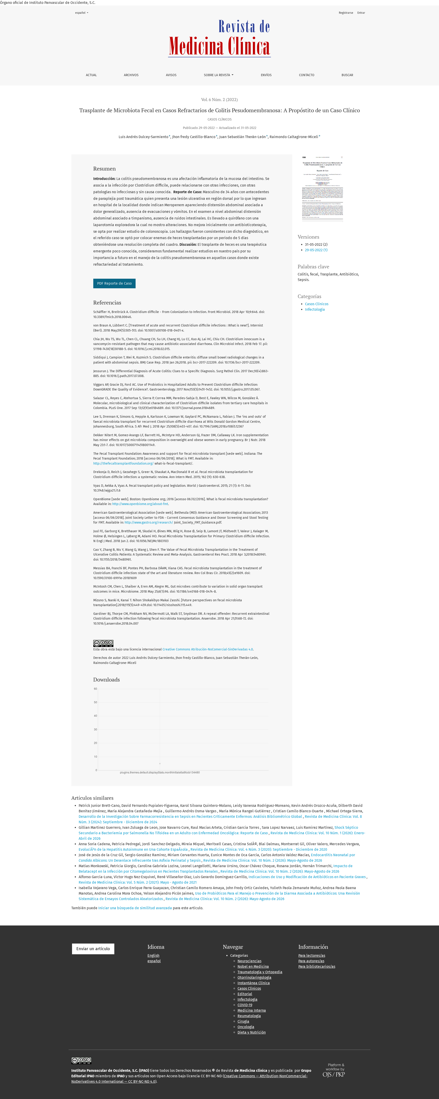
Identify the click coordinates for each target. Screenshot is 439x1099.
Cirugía (243, 1021)
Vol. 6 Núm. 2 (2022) (219, 99)
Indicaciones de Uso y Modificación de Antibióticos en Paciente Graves (308, 877)
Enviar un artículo (93, 948)
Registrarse (346, 12)
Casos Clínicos (316, 304)
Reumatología (249, 1016)
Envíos (266, 75)
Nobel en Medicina (253, 966)
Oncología (246, 1027)
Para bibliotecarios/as (316, 966)
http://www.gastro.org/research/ (149, 522)
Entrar (361, 12)
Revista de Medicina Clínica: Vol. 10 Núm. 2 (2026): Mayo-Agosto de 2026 (262, 860)
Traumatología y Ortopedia (260, 972)
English (153, 955)
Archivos (131, 75)
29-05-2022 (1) (316, 250)
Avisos (171, 75)
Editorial (245, 994)
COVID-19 (245, 1005)
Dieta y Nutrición (252, 1032)
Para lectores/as (311, 955)
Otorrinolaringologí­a (254, 977)
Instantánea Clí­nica (254, 983)
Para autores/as (311, 961)
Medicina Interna (252, 1010)
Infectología (315, 309)
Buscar (347, 75)
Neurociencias (249, 961)
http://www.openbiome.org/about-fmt (140, 504)
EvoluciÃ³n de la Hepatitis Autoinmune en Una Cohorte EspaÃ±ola (134, 849)
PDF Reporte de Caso (114, 283)
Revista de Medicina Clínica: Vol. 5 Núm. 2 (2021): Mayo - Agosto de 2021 (138, 882)
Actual (91, 75)
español (83, 12)
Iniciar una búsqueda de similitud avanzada (135, 908)
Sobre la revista (217, 75)
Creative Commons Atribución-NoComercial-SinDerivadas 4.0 (208, 649)
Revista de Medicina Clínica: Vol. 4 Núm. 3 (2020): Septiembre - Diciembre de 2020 (258, 849)
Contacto (306, 75)
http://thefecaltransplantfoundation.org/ (123, 463)
